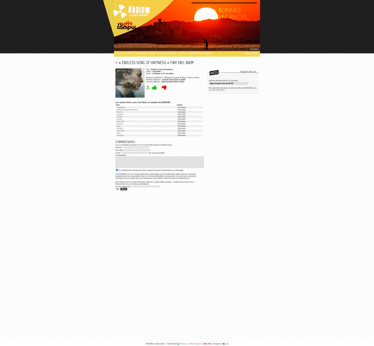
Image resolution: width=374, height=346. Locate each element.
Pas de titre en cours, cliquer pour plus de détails (134, 49)
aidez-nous (207, 344)
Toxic (119, 133)
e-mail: (118, 153)
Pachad (120, 124)
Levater (120, 117)
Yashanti (120, 135)
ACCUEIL (119, 53)
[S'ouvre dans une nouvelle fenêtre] (127, 25)
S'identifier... (254, 49)
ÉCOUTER (128, 53)
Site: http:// (119, 150)
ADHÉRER (192, 53)
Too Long (120, 131)
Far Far (119, 112)
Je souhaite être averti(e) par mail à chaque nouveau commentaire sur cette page (150, 170)
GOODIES (172, 53)
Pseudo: (118, 147)
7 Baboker (121, 107)
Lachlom (120, 114)
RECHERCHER (251, 53)
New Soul (120, 121)
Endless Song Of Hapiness (127, 110)
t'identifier (140, 145)
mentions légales (194, 344)
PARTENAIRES (205, 53)
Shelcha (120, 128)
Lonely (119, 119)
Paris (119, 126)
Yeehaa (183, 344)
